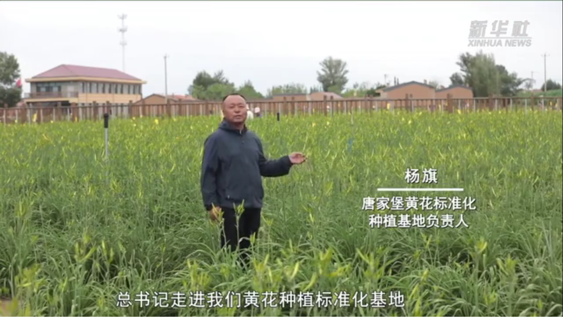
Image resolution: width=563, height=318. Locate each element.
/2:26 (32, 309)
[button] (6, 310)
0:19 (21, 309)
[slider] (534, 309)
